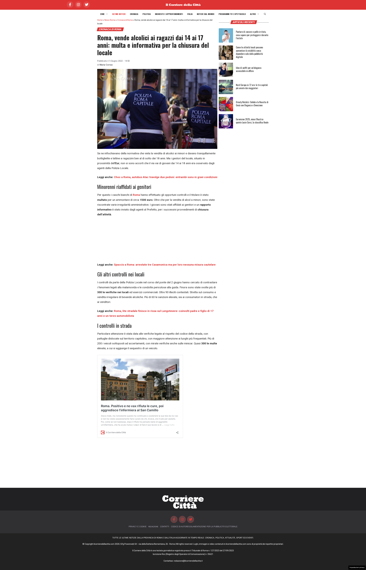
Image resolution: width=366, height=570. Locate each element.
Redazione (153, 527)
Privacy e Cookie (138, 527)
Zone (102, 14)
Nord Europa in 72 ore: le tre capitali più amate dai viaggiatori (252, 86)
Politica (147, 14)
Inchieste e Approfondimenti (169, 14)
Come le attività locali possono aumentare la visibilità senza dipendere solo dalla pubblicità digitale (249, 52)
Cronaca (134, 14)
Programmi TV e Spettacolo (232, 14)
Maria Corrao (106, 64)
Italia (190, 14)
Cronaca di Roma (125, 20)
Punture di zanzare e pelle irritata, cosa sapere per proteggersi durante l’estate (252, 35)
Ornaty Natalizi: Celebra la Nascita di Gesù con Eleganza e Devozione (252, 103)
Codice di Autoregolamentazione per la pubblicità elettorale (204, 527)
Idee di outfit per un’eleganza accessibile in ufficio (248, 69)
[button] (265, 14)
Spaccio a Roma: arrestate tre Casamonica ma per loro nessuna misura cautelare (165, 264)
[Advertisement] (157, 241)
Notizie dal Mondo (205, 14)
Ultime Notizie (119, 14)
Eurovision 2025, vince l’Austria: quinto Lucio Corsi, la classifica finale (252, 121)
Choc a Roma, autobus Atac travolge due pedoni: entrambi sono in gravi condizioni (165, 177)
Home (100, 20)
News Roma (110, 20)
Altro (253, 14)
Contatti (164, 527)
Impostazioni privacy (357, 567)
